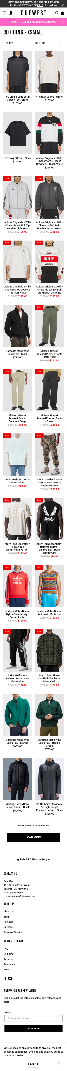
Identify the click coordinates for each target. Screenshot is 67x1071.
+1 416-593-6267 (13, 892)
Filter (9, 43)
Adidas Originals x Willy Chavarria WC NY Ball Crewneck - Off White (49, 289)
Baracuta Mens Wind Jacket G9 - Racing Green (49, 742)
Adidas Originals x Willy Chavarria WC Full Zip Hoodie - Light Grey (17, 225)
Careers (8, 927)
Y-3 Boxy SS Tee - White (49, 96)
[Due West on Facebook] (5, 979)
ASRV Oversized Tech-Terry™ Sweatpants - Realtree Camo (49, 482)
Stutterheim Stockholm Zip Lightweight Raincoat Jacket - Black (49, 807)
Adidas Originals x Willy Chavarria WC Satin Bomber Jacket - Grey (49, 225)
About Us (9, 911)
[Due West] (33, 12)
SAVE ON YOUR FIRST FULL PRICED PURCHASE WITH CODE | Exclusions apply (33, 5)
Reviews (8, 921)
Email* (8, 1012)
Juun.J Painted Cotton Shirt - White (17, 481)
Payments (9, 964)
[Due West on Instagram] (10, 979)
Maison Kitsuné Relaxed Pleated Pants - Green (49, 418)
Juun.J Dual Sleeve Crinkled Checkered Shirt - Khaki (49, 678)
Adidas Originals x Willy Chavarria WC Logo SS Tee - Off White (17, 289)
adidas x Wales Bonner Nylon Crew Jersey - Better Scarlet (17, 614)
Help (6, 969)
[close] (62, 5)
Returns (8, 959)
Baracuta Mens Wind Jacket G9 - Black (17, 352)
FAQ (6, 948)
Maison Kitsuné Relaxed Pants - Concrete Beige (17, 418)
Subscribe (33, 1028)
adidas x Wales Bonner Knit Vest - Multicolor (49, 613)
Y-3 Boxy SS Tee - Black (17, 158)
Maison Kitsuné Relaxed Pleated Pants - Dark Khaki (49, 354)
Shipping (9, 954)
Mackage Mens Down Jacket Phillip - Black (17, 806)
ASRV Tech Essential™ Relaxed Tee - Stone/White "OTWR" (18, 546)
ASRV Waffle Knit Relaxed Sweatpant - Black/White (17, 678)
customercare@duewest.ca (19, 896)
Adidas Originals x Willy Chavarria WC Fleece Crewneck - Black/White (49, 161)
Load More (33, 837)
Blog (6, 916)
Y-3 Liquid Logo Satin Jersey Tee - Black (18, 98)
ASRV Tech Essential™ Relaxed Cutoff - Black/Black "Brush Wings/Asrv (49, 548)
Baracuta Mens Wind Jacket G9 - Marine (17, 741)
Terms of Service (13, 932)
